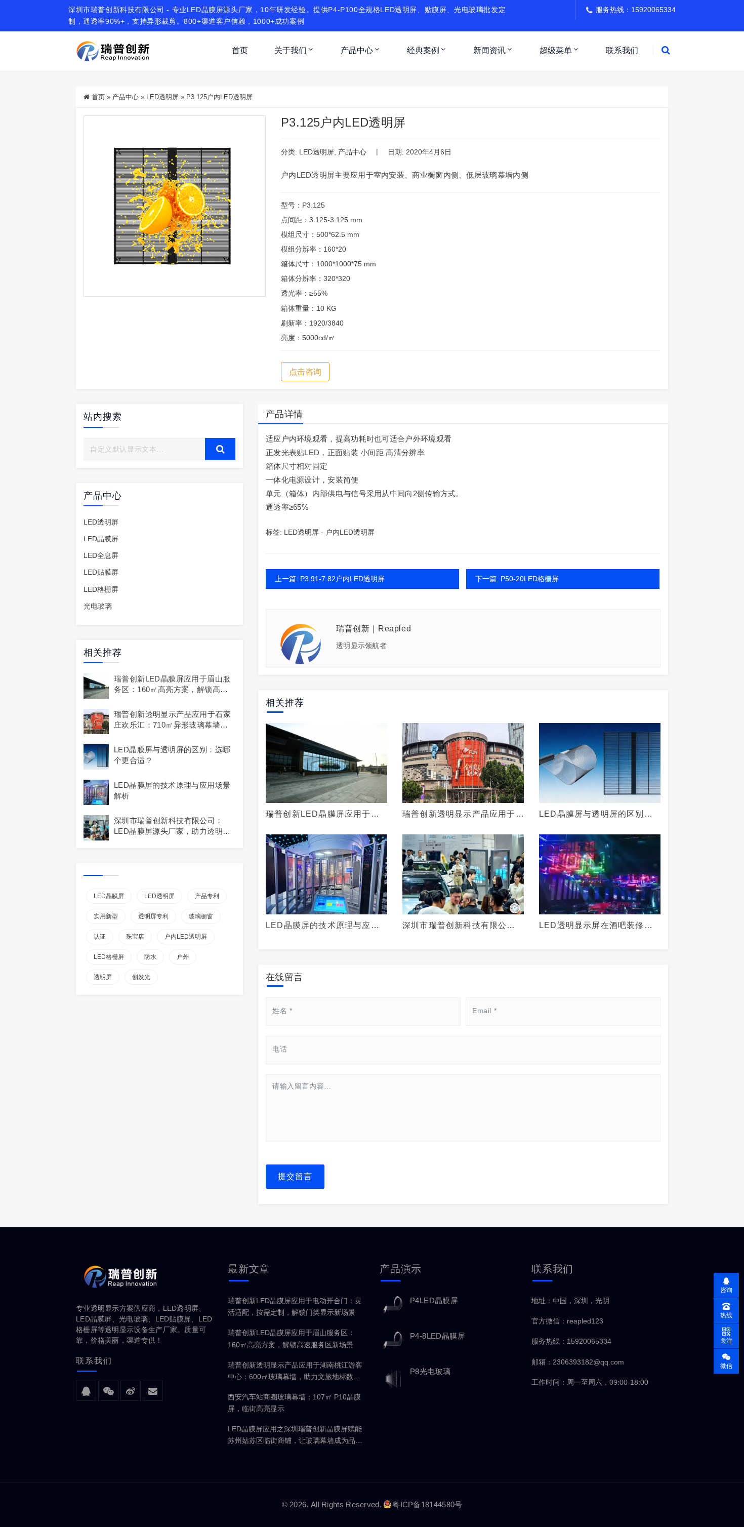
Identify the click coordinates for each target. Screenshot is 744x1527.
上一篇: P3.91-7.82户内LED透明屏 (330, 579)
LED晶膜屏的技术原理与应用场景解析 (323, 925)
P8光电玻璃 (430, 1371)
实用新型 (106, 916)
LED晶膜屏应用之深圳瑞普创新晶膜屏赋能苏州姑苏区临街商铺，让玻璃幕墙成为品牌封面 (295, 1435)
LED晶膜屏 (101, 539)
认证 (100, 936)
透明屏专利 (153, 916)
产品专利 (207, 896)
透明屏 (103, 977)
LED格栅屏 (101, 589)
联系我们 (622, 50)
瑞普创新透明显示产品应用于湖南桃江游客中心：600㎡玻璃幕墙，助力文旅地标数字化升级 (295, 1372)
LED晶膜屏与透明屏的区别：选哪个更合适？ (596, 814)
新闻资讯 (489, 50)
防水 (150, 956)
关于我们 (290, 50)
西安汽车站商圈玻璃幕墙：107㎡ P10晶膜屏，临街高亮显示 (294, 1403)
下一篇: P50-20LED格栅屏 (517, 579)
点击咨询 (305, 372)
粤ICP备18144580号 (427, 1504)
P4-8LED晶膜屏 (437, 1336)
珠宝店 (135, 936)
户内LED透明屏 (185, 936)
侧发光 (141, 977)
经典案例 (423, 50)
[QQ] (86, 1391)
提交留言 (295, 1176)
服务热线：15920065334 (571, 1341)
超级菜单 (556, 50)
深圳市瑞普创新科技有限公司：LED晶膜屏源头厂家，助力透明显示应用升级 (172, 831)
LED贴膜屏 (101, 572)
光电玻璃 (98, 606)
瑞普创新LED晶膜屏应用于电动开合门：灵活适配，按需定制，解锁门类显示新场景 (295, 1306)
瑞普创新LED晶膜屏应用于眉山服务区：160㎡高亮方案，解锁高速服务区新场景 (172, 689)
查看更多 (326, 763)
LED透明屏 (162, 97)
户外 (183, 956)
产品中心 (357, 50)
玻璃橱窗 (201, 916)
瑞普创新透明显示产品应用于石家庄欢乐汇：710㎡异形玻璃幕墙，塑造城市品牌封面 (172, 725)
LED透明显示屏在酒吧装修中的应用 (596, 925)
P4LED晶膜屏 (434, 1300)
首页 (240, 50)
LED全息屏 (101, 555)
